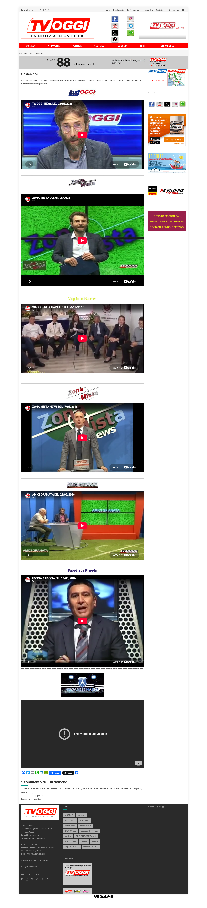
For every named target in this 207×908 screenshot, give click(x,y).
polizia (68, 836)
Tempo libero (167, 45)
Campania (85, 820)
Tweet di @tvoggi (156, 806)
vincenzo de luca (91, 846)
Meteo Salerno (157, 80)
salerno (84, 841)
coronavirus (85, 825)
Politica (77, 45)
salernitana (70, 841)
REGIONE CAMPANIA (86, 836)
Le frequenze (133, 10)
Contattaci (160, 10)
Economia (121, 45)
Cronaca (30, 45)
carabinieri (70, 825)
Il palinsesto (118, 10)
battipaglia (70, 820)
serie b (95, 841)
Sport (143, 45)
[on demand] (82, 93)
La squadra (148, 10)
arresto (81, 815)
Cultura (99, 45)
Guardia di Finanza (89, 831)
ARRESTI (69, 815)
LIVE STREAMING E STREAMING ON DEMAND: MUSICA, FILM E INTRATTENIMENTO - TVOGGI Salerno (77, 788)
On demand (173, 10)
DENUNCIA (70, 831)
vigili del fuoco (72, 846)
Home (107, 10)
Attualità (54, 45)
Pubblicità (68, 858)
